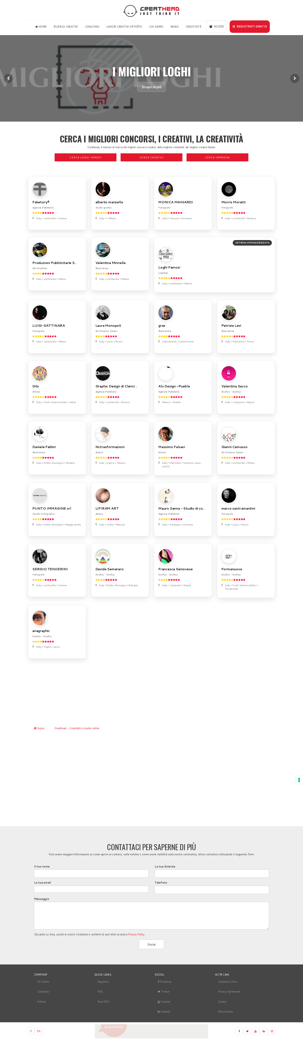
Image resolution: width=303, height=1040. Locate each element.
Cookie (222, 1001)
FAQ (100, 991)
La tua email (42, 882)
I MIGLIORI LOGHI (151, 71)
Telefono (161, 882)
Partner (41, 1001)
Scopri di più (151, 86)
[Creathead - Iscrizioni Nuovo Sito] (151, 1031)
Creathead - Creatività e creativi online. (77, 728)
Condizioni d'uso (227, 981)
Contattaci (43, 991)
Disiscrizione (225, 1011)
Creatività (193, 26)
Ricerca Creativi (66, 26)
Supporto (103, 981)
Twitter (165, 991)
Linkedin (165, 1011)
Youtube (165, 1001)
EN (38, 1031)
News (174, 26)
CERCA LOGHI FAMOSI (85, 157)
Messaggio (41, 899)
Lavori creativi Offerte (124, 26)
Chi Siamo (156, 26)
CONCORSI (92, 26)
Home (42, 26)
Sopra (40, 728)
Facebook (165, 981)
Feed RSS (103, 1001)
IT (31, 1031)
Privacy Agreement (229, 991)
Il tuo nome (42, 866)
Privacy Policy (136, 934)
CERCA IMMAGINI (217, 157)
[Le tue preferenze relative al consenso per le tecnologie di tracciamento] (299, 780)
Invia (151, 944)
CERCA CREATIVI (151, 157)
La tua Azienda (165, 866)
